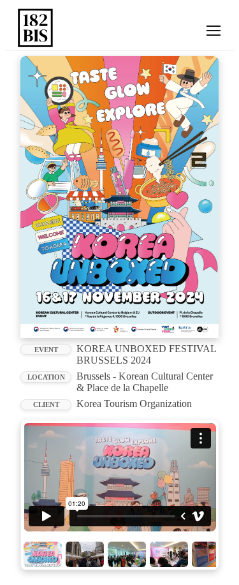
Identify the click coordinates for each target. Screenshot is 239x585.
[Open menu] (213, 30)
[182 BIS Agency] (36, 27)
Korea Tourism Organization (134, 403)
